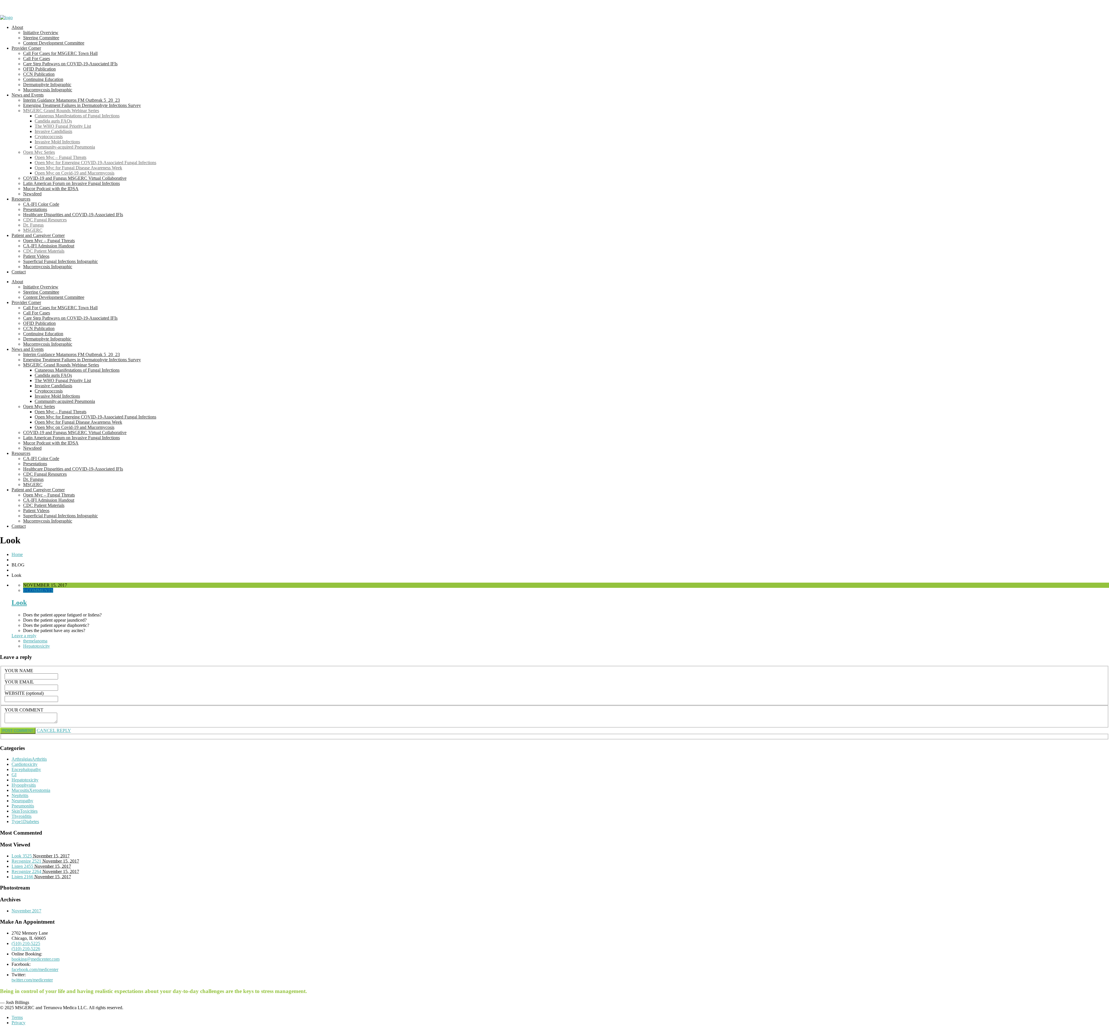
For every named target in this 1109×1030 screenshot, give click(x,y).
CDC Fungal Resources (45, 219)
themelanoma (35, 640)
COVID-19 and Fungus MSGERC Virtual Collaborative (74, 178)
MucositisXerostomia (31, 790)
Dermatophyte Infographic (47, 84)
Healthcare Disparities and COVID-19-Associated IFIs (73, 214)
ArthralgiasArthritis (29, 759)
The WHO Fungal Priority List (63, 126)
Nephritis (20, 795)
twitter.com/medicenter (32, 979)
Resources (21, 199)
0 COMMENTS (38, 590)
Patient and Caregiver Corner (38, 235)
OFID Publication (39, 68)
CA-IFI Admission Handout (48, 245)
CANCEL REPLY (54, 730)
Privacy (18, 1022)
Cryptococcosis (49, 136)
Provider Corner (26, 48)
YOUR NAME (19, 670)
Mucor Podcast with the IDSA (51, 188)
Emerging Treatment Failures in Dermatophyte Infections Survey (82, 105)
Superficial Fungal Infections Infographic (60, 261)
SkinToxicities (25, 811)
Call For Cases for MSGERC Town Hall (60, 53)
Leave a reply (24, 635)
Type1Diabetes (25, 821)
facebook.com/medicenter (35, 969)
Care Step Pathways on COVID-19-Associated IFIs (70, 63)
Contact (19, 271)
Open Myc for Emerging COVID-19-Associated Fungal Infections (95, 162)
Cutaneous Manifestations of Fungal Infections (77, 115)
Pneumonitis (23, 805)
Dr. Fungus (33, 225)
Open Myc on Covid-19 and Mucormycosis (74, 173)
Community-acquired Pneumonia (65, 147)
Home (17, 554)
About (17, 27)
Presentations (35, 209)
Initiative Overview (40, 32)
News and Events (28, 94)
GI (14, 774)
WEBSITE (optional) (24, 693)
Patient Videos (36, 256)
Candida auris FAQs (53, 120)
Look (19, 602)
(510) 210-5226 (26, 948)
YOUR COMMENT (24, 709)
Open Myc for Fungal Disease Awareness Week (78, 167)
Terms (17, 1017)
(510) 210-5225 (26, 943)
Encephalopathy (26, 769)
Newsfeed (32, 193)
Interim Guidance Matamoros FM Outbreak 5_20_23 (71, 100)
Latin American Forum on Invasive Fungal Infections (71, 183)
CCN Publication (39, 74)
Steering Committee (41, 37)
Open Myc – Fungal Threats (60, 157)
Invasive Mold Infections (57, 141)
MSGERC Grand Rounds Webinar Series (61, 110)
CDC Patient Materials (43, 251)
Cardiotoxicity (25, 764)
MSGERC (32, 230)
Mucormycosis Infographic (47, 89)
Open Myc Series (39, 152)
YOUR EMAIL (19, 681)
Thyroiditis (21, 816)
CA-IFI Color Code (41, 204)
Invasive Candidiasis (53, 131)
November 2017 (26, 910)
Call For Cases (36, 58)
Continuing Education (43, 79)
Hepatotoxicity (36, 646)
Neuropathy (22, 800)
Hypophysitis (24, 785)
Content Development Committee (53, 42)
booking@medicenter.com (35, 959)
